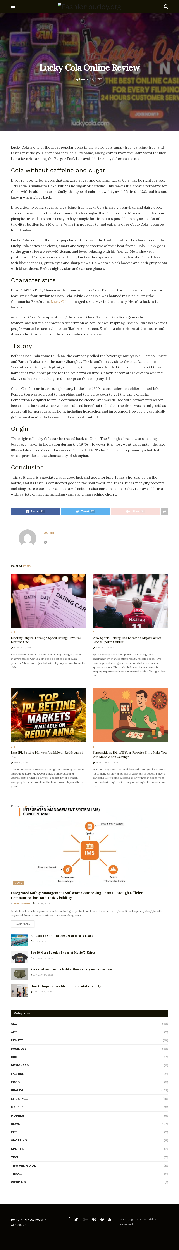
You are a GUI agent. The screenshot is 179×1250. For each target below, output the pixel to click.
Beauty (17, 1040)
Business (19, 1048)
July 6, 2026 (40, 941)
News (18, 883)
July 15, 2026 (42, 903)
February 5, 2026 (43, 958)
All (13, 632)
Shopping (19, 1140)
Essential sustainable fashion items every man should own (72, 969)
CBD (14, 1057)
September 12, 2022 (88, 79)
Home (15, 1219)
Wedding (18, 1182)
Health (17, 1090)
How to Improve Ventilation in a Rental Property (66, 986)
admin (50, 532)
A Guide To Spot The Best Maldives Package (62, 936)
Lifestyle (19, 1098)
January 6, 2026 (42, 992)
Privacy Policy (33, 1219)
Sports (17, 1148)
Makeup (17, 1107)
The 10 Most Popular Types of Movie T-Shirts (63, 952)
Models (17, 1115)
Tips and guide (23, 1165)
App (14, 1032)
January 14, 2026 (43, 975)
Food (15, 1082)
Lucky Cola (60, 301)
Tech (15, 1157)
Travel (17, 1174)
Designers (20, 1065)
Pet (14, 1132)
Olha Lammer (22, 903)
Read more (22, 923)
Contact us (18, 1224)
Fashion (17, 1073)
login (25, 806)
